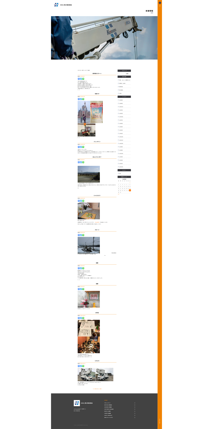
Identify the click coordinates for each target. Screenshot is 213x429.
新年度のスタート (97, 73)
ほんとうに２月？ (97, 157)
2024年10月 (121, 116)
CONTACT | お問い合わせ (108, 415)
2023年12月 (121, 136)
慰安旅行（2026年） (122, 83)
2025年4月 (121, 110)
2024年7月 (121, 120)
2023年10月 (121, 143)
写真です (97, 94)
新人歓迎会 (121, 90)
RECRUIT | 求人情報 (107, 411)
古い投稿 (94, 388)
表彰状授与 (121, 86)
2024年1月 (121, 133)
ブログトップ (124, 70)
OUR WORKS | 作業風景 (108, 407)
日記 (120, 173)
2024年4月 (121, 123)
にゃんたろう (97, 195)
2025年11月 (121, 106)
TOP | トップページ (107, 402)
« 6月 (118, 194)
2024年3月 (121, 126)
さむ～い (97, 230)
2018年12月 (121, 166)
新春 (97, 263)
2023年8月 (121, 150)
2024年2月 (121, 130)
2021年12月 (121, 153)
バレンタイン (97, 141)
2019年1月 (121, 163)
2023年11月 (121, 140)
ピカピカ (97, 361)
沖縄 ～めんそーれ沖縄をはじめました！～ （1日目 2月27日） (125, 80)
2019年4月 (121, 156)
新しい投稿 (100, 388)
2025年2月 (121, 113)
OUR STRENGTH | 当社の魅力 (109, 409)
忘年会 (97, 312)
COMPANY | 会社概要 (107, 413)
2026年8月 (121, 100)
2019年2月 (121, 160)
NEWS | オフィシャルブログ (108, 417)
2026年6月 (121, 103)
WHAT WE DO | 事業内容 (108, 404)
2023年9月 (121, 146)
